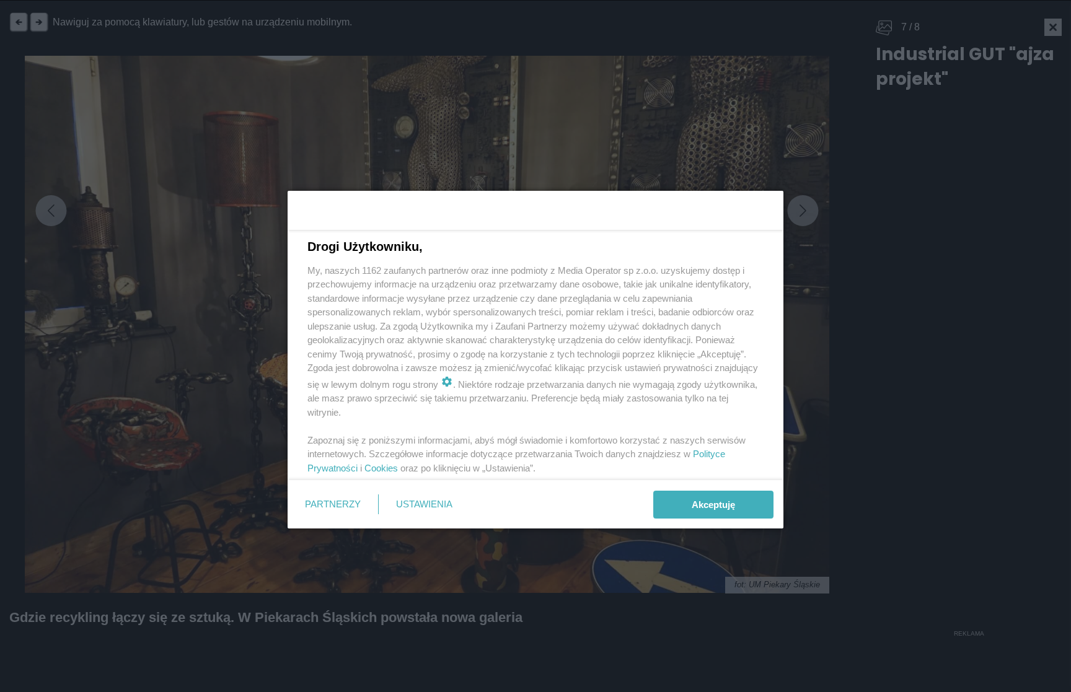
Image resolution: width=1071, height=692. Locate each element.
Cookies (381, 468)
